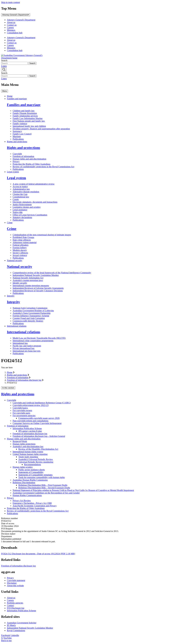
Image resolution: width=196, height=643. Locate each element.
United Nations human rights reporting (30, 454)
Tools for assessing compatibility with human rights (41, 477)
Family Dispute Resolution (25, 113)
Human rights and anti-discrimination (29, 159)
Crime (9, 222)
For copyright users (21, 413)
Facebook (5, 635)
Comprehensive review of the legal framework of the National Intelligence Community (52, 272)
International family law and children (29, 126)
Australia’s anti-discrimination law (28, 446)
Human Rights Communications (27, 495)
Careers (10, 27)
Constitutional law (21, 197)
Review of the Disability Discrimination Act (38, 449)
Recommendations (32, 464)
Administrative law (21, 189)
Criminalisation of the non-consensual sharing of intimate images (42, 235)
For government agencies (24, 415)
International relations (16, 326)
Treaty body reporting (28, 457)
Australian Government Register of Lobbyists (33, 310)
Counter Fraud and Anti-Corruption (29, 318)
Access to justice (20, 186)
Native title (18, 212)
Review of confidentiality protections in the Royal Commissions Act (43, 166)
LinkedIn (15, 635)
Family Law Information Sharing (27, 118)
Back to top (6, 640)
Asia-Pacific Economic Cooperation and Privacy (35, 505)
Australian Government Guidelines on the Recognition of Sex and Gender (46, 493)
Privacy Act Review (22, 500)
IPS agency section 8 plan (30, 431)
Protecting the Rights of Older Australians (31, 164)
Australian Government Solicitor (21, 623)
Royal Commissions (16, 630)
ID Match (11, 625)
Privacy (16, 161)
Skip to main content (10, 2)
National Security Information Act (28, 278)
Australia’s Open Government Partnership (32, 313)
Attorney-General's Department (15, 15)
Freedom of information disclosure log (24, 380)
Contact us (12, 25)
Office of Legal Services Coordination (30, 215)
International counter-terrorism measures (31, 285)
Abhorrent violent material (24, 242)
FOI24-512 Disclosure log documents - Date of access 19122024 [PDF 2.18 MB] (38, 553)
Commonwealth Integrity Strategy (28, 321)
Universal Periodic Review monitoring (35, 462)
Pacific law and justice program (27, 346)
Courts (16, 199)
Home (9, 96)
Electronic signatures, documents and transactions (35, 202)
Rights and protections (17, 141)
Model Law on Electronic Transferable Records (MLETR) (39, 338)
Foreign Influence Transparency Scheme (31, 315)
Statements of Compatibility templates (35, 475)
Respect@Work (20, 441)
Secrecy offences (20, 253)
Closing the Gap (20, 194)
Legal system (13, 172)
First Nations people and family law (29, 121)
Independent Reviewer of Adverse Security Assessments (38, 288)
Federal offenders (20, 245)
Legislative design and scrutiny (27, 207)
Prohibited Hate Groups (23, 237)
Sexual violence (20, 255)
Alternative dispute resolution (26, 191)
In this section (8, 388)
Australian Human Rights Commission (30, 480)
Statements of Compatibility (30, 472)
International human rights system (28, 451)
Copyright (17, 154)
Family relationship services (25, 116)
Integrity (10, 296)
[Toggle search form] (4, 69)
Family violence (20, 123)
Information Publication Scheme (27, 428)
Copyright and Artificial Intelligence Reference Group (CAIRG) (42, 402)
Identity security (20, 283)
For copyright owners (22, 410)
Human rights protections (24, 444)
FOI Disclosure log (15, 608)
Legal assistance (20, 209)
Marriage (17, 136)
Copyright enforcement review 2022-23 (30, 405)
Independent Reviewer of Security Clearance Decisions (38, 290)
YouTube (7, 638)
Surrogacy (17, 131)
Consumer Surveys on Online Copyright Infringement (37, 423)
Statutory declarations (22, 217)
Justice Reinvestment (22, 204)
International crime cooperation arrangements (33, 340)
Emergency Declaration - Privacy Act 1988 (32, 503)
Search (4, 60)
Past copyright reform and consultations (30, 421)
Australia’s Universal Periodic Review (35, 459)
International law (20, 343)
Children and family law (24, 110)
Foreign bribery (20, 247)
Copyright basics (20, 408)
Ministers (11, 30)
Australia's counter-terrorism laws (28, 280)
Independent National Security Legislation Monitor (36, 275)
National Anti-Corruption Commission (30, 308)
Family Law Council (22, 134)
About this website (15, 585)
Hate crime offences (22, 240)
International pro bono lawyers (26, 351)
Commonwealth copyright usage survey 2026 (39, 418)
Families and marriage (17, 98)
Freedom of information (23, 156)
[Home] (22, 58)
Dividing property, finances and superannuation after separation (41, 128)
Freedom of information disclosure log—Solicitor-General (39, 436)
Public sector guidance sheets (31, 469)
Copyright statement (16, 580)
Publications (18, 139)
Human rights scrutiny (23, 467)
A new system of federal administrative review (34, 184)
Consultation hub (14, 32)
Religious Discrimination (24, 482)
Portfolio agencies (15, 603)
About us (11, 22)
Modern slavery (20, 250)
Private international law (24, 348)
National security (14, 260)
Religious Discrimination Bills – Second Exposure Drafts (44, 487)
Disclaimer (12, 583)
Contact (10, 605)
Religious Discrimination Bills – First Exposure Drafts (42, 485)
